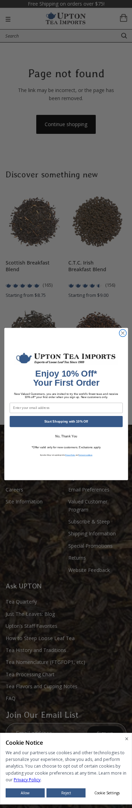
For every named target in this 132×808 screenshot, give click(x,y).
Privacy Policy (70, 455)
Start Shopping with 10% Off (66, 421)
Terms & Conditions (85, 455)
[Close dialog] (122, 333)
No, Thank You (66, 436)
